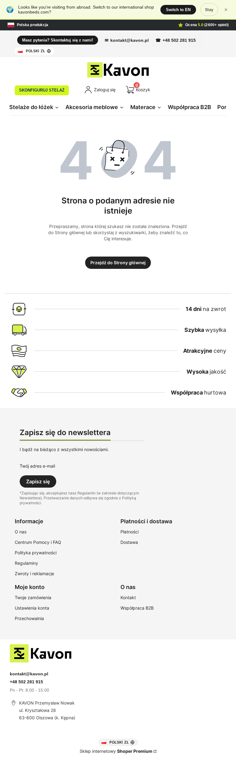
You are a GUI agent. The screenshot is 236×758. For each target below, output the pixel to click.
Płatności (129, 531)
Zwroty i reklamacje (34, 573)
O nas (20, 531)
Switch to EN (178, 9)
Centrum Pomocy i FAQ (38, 542)
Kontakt (128, 597)
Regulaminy (26, 563)
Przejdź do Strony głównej (118, 262)
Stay (209, 9)
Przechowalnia (29, 618)
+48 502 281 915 (179, 40)
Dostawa (129, 542)
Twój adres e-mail (37, 466)
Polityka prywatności (36, 552)
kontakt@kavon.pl (129, 40)
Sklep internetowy (116, 751)
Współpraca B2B (137, 608)
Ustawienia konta (32, 608)
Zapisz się (38, 481)
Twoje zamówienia (33, 597)
